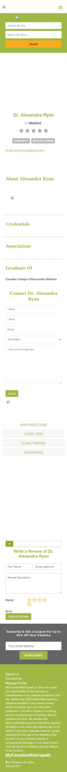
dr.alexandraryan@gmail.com (25, 150)
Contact (21, 141)
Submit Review (18, 616)
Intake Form (43, 141)
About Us (12, 674)
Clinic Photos (33, 443)
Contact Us (14, 678)
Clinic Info (33, 433)
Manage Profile (16, 683)
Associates (33, 452)
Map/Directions (33, 424)
